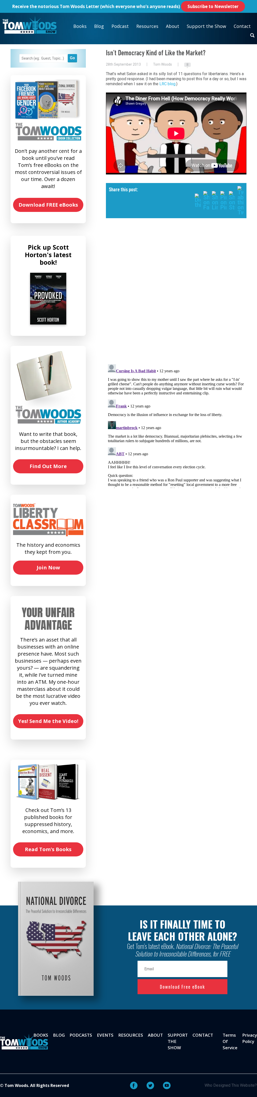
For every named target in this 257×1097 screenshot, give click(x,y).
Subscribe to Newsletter (212, 6)
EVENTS (105, 1035)
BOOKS (40, 1035)
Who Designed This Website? (231, 1085)
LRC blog (167, 83)
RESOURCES (130, 1035)
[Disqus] (176, 295)
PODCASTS (81, 1035)
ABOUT (155, 1035)
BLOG (59, 1035)
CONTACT (202, 1035)
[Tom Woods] (29, 25)
